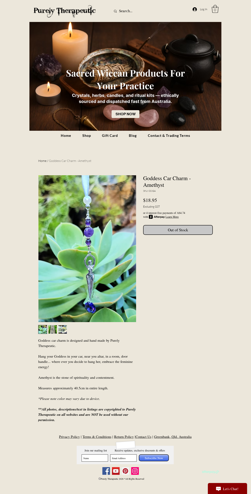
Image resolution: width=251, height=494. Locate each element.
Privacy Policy (69, 436)
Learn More (172, 217)
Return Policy (124, 436)
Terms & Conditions (97, 436)
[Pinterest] (125, 471)
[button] (215, 9)
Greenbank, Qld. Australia (173, 436)
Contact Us (143, 436)
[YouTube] (116, 471)
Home (42, 161)
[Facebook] (106, 471)
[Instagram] (135, 471)
